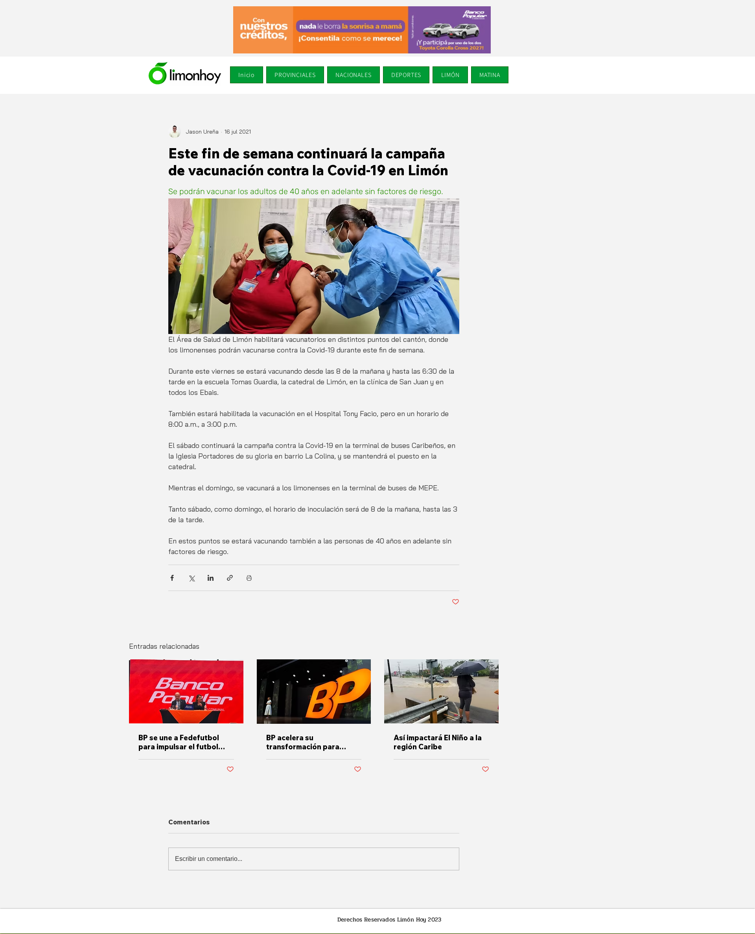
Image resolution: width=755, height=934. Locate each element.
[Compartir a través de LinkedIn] (210, 578)
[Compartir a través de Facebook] (172, 578)
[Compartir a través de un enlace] (230, 578)
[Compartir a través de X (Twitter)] (191, 578)
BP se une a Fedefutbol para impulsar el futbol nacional (178, 742)
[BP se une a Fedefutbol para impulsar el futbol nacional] (186, 691)
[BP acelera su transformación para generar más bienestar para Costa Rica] (314, 691)
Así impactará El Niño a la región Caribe (438, 742)
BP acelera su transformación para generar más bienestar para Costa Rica (306, 742)
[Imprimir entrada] (249, 578)
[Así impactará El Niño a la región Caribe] (441, 691)
